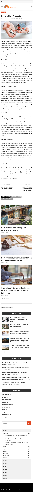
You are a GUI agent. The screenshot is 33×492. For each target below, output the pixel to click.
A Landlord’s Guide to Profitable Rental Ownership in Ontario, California (15, 290)
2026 (5, 430)
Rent (3, 417)
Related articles (6, 196)
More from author (16, 196)
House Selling (6, 404)
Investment (5, 407)
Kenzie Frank (4, 18)
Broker (4, 397)
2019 (5, 478)
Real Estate (5, 414)
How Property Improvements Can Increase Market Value (16, 259)
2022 (5, 469)
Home (4, 402)
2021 (5, 472)
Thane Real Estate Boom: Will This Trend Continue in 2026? (19, 346)
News (4, 409)
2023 (5, 466)
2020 (5, 475)
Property (3, 12)
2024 (5, 463)
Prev (3, 298)
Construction (6, 399)
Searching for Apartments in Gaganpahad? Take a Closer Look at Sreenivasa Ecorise (19, 340)
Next (7, 298)
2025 (5, 460)
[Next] (6, 352)
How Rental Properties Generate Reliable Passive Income (18, 319)
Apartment (5, 394)
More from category (7, 198)
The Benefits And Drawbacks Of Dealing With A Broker (26, 189)
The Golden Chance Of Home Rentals (7, 187)
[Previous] (3, 352)
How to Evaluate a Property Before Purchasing (13, 229)
